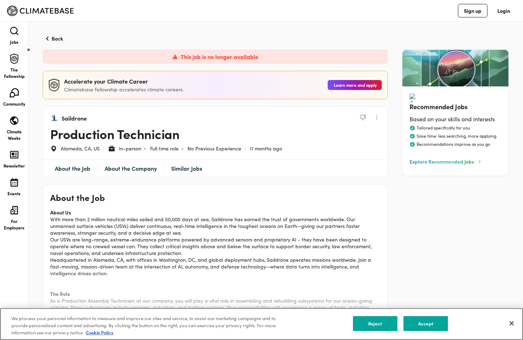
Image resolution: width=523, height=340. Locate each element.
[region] (261, 324)
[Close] (511, 323)
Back (57, 38)
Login (503, 10)
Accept (425, 323)
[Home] (40, 11)
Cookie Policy (99, 332)
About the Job (72, 168)
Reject (375, 323)
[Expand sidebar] (28, 50)
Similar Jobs (186, 168)
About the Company (131, 168)
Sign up (472, 10)
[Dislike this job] (363, 117)
